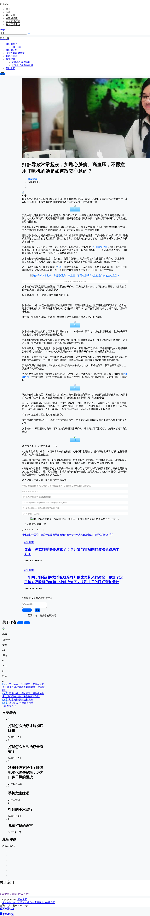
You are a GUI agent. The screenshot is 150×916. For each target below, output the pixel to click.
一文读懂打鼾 (13, 21)
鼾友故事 (10, 15)
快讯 (8, 12)
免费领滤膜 (12, 18)
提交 (37, 610)
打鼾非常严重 (100, 247)
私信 (27, 623)
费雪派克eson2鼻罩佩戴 (17, 702)
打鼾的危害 (12, 44)
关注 (20, 623)
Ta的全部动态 (9, 705)
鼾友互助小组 (13, 24)
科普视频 (10, 59)
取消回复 (27, 610)
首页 (8, 9)
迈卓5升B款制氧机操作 (17, 699)
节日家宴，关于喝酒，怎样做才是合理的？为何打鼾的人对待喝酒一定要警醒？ (23, 687)
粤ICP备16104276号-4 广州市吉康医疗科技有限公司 (28, 902)
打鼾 (59, 267)
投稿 (2, 74)
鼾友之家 (22, 899)
